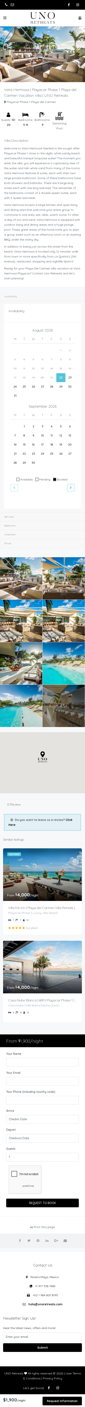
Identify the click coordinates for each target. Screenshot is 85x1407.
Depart (11, 1130)
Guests (10, 1149)
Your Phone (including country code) (30, 1092)
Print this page (44, 1227)
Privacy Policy (52, 1378)
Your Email (13, 1073)
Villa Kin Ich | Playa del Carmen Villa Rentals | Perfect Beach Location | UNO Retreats (42, 908)
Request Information (62, 1401)
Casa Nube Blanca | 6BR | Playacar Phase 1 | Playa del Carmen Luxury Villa (42, 1000)
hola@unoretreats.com (45, 1304)
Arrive (10, 1111)
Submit (42, 1347)
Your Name (13, 1054)
